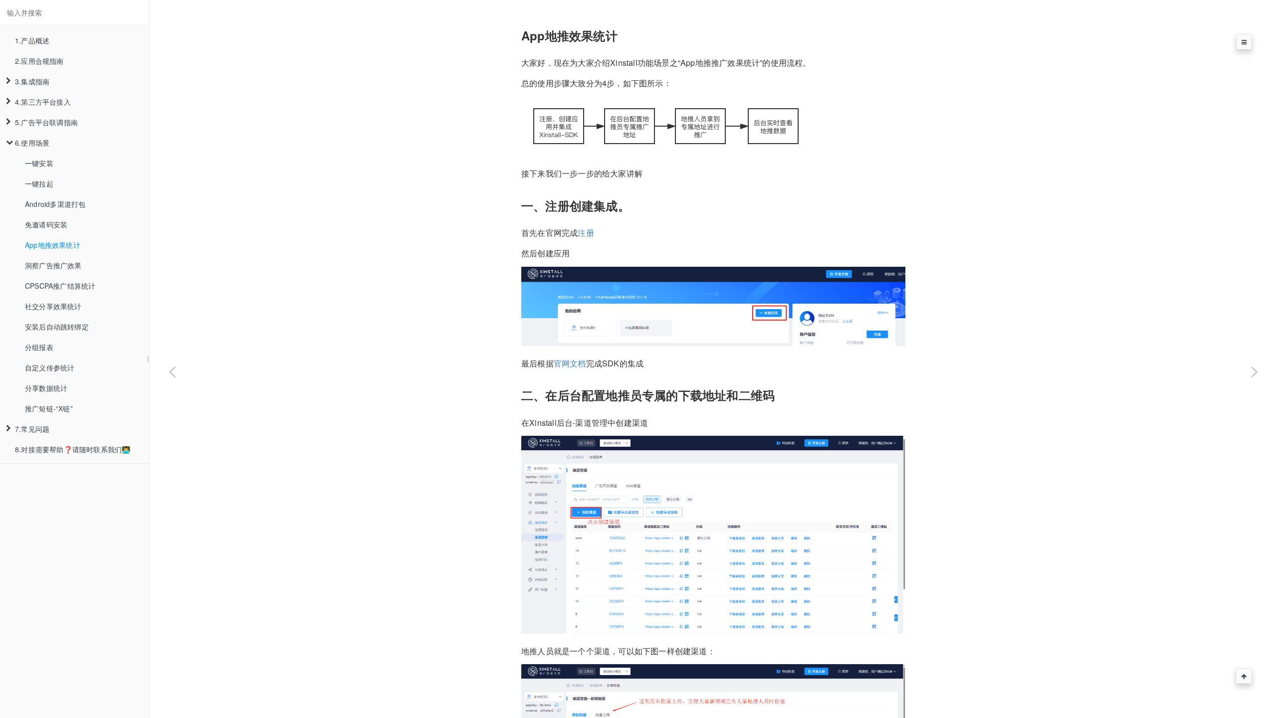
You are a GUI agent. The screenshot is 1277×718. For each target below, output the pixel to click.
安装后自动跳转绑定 (57, 327)
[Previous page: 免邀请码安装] (172, 371)
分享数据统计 (46, 388)
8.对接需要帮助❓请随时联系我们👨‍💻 (72, 449)
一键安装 (39, 163)
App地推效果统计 (52, 245)
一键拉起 (39, 183)
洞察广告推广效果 (53, 265)
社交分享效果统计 (53, 306)
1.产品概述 (32, 40)
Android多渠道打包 (55, 204)
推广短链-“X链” (49, 408)
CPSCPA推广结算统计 (60, 286)
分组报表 (39, 347)
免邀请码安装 (46, 224)
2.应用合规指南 (39, 61)
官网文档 (570, 363)
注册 (586, 232)
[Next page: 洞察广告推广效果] (1254, 371)
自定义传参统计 (49, 367)
